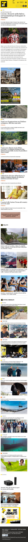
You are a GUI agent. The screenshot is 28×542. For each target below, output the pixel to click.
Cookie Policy (23, 537)
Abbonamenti (7, 539)
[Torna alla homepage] (3, 3)
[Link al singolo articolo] (14, 111)
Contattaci (8, 537)
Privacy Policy (17, 537)
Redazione (4, 537)
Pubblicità (12, 537)
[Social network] (23, 6)
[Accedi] (18, 2)
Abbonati (21, 2)
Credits (3, 539)
